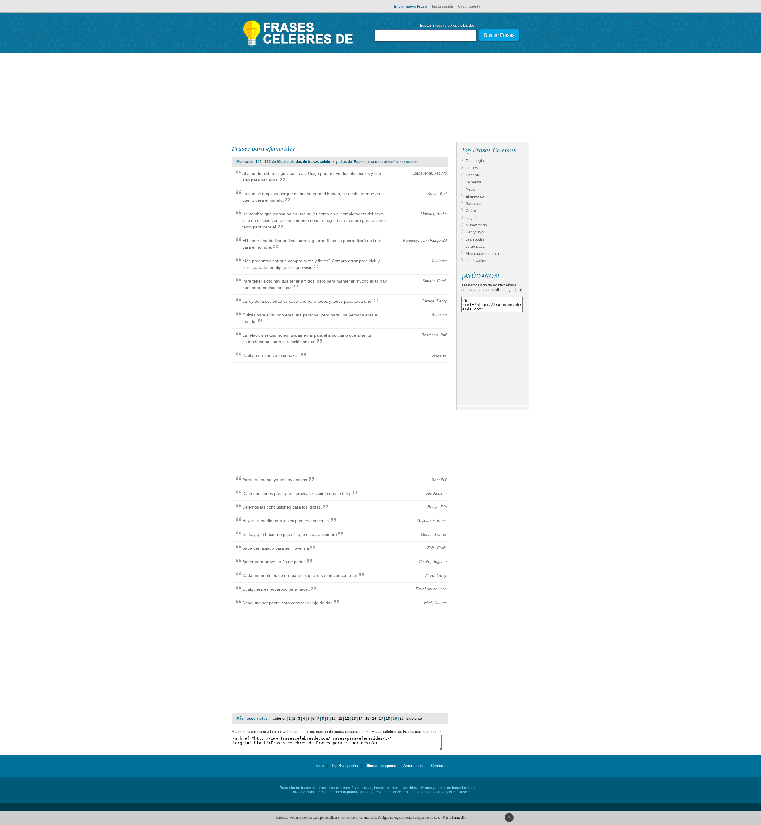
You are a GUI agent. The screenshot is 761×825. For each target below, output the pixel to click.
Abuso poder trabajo (482, 254)
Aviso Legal (413, 765)
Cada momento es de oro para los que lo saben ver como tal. (300, 575)
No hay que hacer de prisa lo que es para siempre (289, 534)
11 (340, 718)
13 (354, 718)
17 (381, 718)
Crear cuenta (469, 6)
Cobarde (473, 175)
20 (402, 718)
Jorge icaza (475, 246)
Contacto (438, 765)
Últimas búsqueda (380, 765)
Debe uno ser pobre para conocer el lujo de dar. (287, 602)
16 (374, 718)
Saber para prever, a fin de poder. (274, 561)
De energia (475, 161)
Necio (470, 189)
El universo (475, 197)
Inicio (319, 765)
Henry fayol (475, 232)
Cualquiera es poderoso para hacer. (276, 589)
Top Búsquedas (344, 765)
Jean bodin (475, 239)
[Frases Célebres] (298, 46)
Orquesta (473, 168)
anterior (279, 718)
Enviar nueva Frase (410, 6)
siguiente (414, 718)
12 (347, 718)
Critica (471, 211)
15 (367, 718)
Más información (454, 817)
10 (333, 718)
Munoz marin (476, 225)
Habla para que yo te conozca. (271, 355)
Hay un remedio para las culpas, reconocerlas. (286, 520)
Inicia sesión (442, 6)
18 (388, 718)
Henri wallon (476, 261)
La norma (473, 182)
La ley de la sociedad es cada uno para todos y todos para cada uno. (307, 301)
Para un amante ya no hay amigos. (275, 479)
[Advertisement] (380, 99)
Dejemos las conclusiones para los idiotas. (282, 507)
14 (361, 718)
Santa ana (474, 204)
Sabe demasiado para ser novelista (275, 548)
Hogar (471, 218)
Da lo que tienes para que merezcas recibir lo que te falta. (296, 493)
